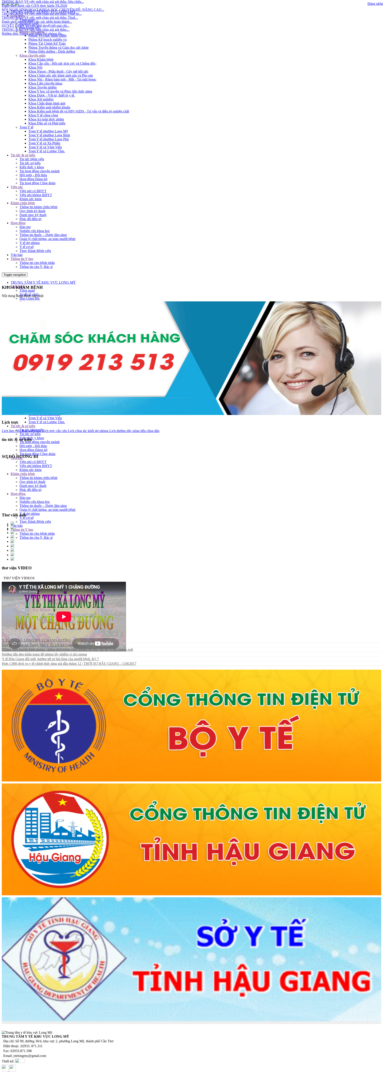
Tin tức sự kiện (30, 163)
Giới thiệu (18, 15)
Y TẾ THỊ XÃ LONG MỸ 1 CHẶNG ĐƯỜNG (36, 640)
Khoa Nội (35, 67)
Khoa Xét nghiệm (40, 99)
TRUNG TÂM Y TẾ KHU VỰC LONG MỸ (43, 282)
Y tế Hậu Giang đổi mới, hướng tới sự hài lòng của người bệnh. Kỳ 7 (50, 659)
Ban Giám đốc (30, 27)
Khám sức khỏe (31, 199)
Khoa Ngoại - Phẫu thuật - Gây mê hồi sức (58, 71)
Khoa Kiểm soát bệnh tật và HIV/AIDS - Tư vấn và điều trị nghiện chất (78, 111)
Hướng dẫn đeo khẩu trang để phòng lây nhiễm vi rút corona (44, 654)
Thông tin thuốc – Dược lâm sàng (43, 235)
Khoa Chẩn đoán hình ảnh (46, 103)
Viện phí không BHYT (36, 195)
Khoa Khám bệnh (40, 59)
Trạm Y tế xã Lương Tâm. (46, 151)
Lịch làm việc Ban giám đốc (21, 431)
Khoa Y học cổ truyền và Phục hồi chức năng (60, 91)
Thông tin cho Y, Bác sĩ (36, 267)
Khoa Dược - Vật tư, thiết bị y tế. (51, 95)
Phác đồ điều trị (30, 219)
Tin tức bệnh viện (32, 159)
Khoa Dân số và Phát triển (46, 123)
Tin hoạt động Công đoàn (37, 183)
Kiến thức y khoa (32, 167)
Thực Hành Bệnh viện (35, 251)
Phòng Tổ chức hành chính (47, 35)
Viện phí (17, 187)
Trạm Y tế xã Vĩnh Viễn (45, 147)
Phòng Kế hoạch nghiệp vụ (47, 39)
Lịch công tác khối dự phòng (87, 431)
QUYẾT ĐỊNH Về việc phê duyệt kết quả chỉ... (35, 4)
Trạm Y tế (26, 127)
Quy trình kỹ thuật (32, 211)
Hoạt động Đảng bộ (33, 179)
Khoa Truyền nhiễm (42, 87)
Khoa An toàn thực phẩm (46, 119)
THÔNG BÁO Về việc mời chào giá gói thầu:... (36, 8)
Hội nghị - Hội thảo (33, 175)
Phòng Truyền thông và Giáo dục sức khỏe (58, 47)
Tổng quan (27, 19)
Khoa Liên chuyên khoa (45, 83)
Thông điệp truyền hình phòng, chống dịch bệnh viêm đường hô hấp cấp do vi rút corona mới (67, 649)
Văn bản (17, 255)
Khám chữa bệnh (23, 203)
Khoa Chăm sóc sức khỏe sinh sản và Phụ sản (60, 75)
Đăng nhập (375, 4)
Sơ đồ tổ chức (29, 23)
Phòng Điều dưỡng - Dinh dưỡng (51, 51)
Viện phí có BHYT (33, 191)
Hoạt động (18, 223)
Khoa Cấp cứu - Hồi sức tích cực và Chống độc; (62, 63)
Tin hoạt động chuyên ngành (40, 171)
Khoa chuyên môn (32, 55)
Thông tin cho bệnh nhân (37, 263)
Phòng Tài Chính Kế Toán (47, 43)
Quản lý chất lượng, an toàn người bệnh (47, 239)
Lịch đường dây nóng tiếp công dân (133, 431)
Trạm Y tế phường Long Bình (49, 135)
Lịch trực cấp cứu (54, 431)
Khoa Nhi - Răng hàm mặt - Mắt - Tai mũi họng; (62, 79)
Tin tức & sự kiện (23, 155)
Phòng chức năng (32, 31)
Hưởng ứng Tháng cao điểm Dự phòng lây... (33, 12)
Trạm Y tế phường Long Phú (48, 139)
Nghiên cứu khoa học (35, 231)
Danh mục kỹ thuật (33, 215)
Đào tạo (25, 227)
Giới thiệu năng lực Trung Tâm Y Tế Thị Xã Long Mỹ (40, 645)
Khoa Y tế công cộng (43, 115)
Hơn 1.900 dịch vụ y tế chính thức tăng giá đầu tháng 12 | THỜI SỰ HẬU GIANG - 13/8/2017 (69, 663)
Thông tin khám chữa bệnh (38, 207)
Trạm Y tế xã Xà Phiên (44, 143)
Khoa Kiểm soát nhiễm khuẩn (49, 107)
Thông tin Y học (22, 259)
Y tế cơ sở (26, 247)
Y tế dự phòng (30, 243)
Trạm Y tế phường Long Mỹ (48, 131)
